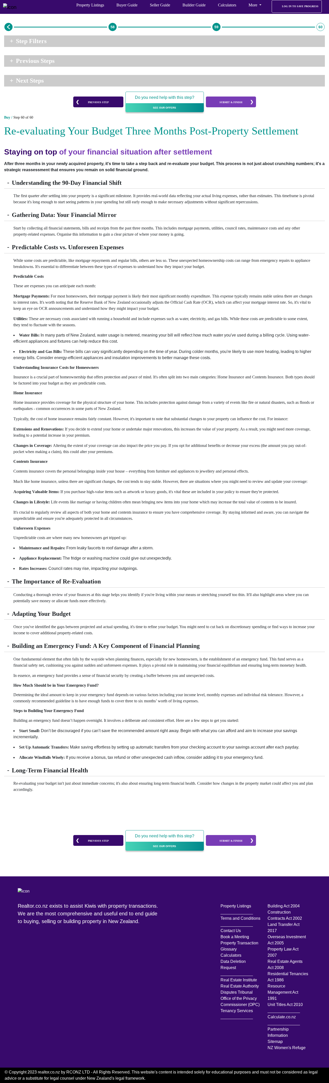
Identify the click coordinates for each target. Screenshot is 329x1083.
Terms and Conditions (240, 918)
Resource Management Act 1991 (283, 992)
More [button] (253, 5)
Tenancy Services (237, 1011)
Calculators (227, 5)
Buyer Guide (127, 5)
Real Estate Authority (240, 986)
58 (113, 27)
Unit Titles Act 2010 (285, 1004)
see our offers (164, 107)
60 (320, 27)
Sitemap (275, 1041)
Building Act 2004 (284, 906)
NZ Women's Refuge (287, 1048)
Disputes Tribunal (237, 992)
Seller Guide (160, 5)
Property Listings (90, 5)
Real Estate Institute (239, 980)
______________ (237, 912)
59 (216, 27)
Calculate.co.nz (282, 1017)
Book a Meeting (235, 937)
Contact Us (231, 930)
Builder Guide (194, 5)
